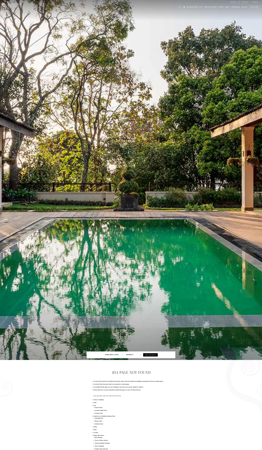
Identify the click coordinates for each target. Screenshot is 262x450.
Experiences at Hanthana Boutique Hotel (104, 416)
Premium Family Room (101, 410)
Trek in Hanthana (99, 446)
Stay (201, 7)
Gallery (244, 7)
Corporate (233, 2)
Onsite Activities (210, 7)
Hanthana (255, 2)
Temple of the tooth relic (101, 449)
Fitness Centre (98, 421)
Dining (227, 7)
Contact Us (245, 2)
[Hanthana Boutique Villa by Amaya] (12, 6)
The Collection (192, 7)
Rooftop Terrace (99, 424)
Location (95, 432)
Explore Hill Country (98, 435)
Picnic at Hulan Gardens (101, 440)
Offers (220, 7)
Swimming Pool (99, 418)
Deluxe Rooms (99, 407)
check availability (150, 355)
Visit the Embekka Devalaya (102, 443)
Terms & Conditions (98, 399)
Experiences (235, 7)
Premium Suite (99, 413)
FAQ (239, 2)
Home (95, 402)
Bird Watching (98, 437)
